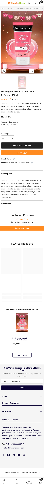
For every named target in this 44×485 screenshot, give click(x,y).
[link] (11, 294)
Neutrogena (13, 122)
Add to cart (22, 355)
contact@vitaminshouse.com (13, 448)
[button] (6, 99)
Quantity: (5, 134)
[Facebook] (3, 455)
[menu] (2, 3)
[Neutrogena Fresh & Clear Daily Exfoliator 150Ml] (22, 322)
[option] (22, 42)
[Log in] (34, 3)
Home (3, 8)
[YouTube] (18, 455)
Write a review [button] (22, 228)
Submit (22, 388)
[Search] (29, 3)
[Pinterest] (13, 455)
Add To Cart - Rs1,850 (22, 145)
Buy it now (22, 153)
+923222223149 (18, 444)
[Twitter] (23, 455)
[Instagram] (8, 455)
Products (11, 8)
